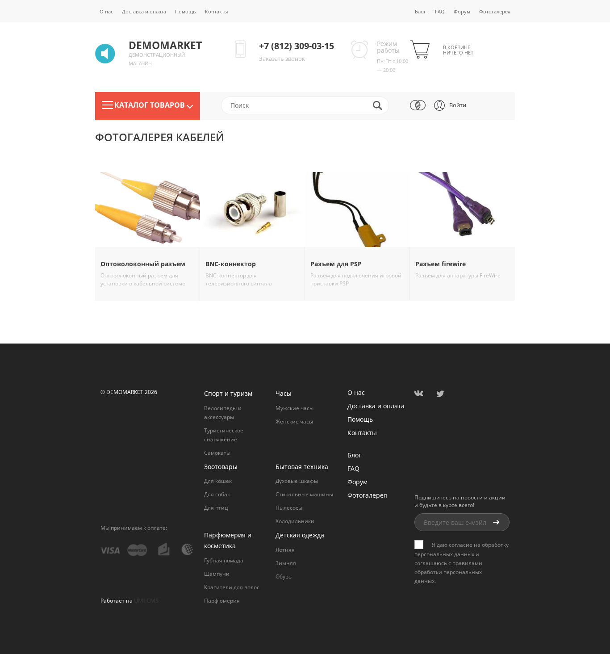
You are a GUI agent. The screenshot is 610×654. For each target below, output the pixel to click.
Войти (457, 105)
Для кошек (218, 481)
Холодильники (295, 521)
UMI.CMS (146, 600)
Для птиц (216, 507)
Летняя (285, 549)
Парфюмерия (222, 600)
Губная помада (223, 560)
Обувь (284, 576)
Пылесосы (289, 507)
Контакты (216, 11)
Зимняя (286, 563)
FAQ (440, 11)
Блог (420, 11)
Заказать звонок (282, 58)
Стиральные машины (304, 494)
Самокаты (217, 453)
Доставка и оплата (144, 11)
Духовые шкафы (297, 481)
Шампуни (217, 574)
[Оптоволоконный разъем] (147, 209)
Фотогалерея (494, 11)
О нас (106, 11)
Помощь (185, 11)
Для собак (217, 494)
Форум (462, 11)
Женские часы (294, 421)
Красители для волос (231, 587)
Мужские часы (294, 408)
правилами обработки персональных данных (448, 572)
